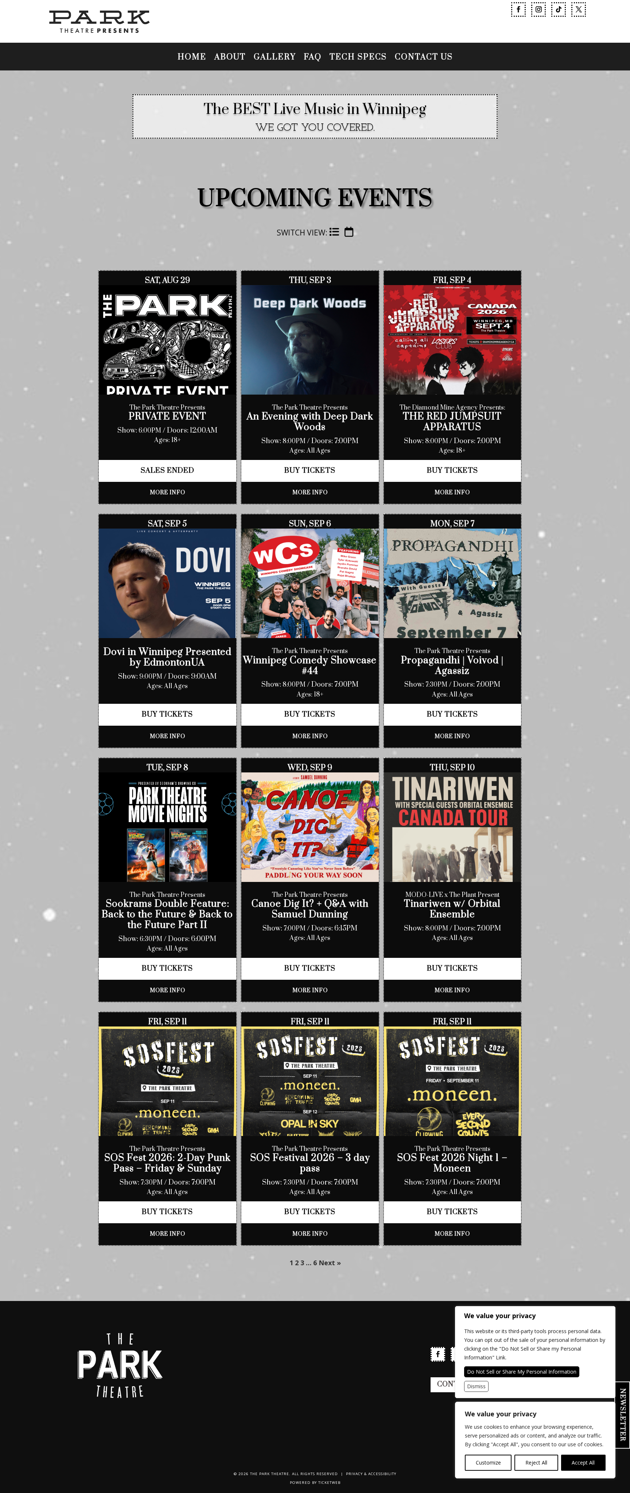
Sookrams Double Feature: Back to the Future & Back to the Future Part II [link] (167, 914)
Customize (488, 1462)
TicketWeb (329, 1482)
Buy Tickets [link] (309, 470)
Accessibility (382, 1473)
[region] (535, 1440)
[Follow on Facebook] (518, 9)
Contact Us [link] (424, 58)
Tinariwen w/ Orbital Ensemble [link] (452, 909)
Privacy (354, 1473)
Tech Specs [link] (358, 58)
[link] (98, 39)
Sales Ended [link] (167, 470)
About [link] (230, 58)
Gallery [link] (275, 58)
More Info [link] (167, 492)
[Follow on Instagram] (538, 9)
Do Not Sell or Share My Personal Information (521, 1371)
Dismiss (476, 1386)
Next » (330, 1262)
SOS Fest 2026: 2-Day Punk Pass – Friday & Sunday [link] (167, 1163)
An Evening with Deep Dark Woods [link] (310, 422)
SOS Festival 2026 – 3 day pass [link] (310, 1163)
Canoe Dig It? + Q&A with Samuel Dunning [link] (310, 909)
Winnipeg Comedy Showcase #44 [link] (310, 666)
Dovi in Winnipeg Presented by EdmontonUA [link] (168, 657)
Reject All (536, 1462)
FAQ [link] (313, 58)
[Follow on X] (578, 9)
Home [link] (192, 58)
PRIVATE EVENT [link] (167, 417)
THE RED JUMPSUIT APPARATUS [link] (452, 422)
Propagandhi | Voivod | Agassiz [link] (452, 666)
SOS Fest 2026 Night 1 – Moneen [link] (452, 1163)
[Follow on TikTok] (558, 9)
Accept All (583, 1462)
